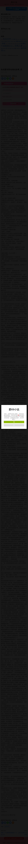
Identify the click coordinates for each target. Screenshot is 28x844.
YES (14, 422)
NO (14, 425)
